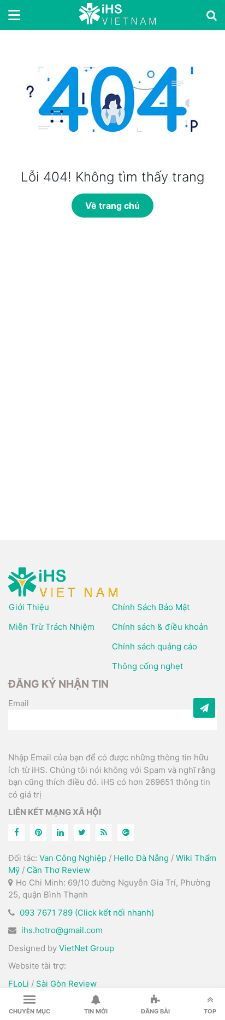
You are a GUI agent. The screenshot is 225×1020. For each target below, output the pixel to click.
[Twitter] (82, 832)
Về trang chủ (112, 205)
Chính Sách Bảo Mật (151, 607)
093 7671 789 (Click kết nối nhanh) (87, 912)
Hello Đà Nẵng (141, 858)
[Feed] (104, 832)
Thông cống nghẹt (147, 666)
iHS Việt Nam (117, 15)
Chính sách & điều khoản (160, 627)
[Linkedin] (60, 832)
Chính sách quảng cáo (154, 646)
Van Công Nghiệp (72, 858)
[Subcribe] (204, 708)
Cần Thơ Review (58, 870)
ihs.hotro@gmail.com (62, 930)
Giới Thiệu (29, 607)
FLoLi (18, 983)
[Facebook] (16, 832)
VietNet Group (86, 948)
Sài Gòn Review (66, 983)
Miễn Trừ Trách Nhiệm (51, 627)
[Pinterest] (38, 832)
